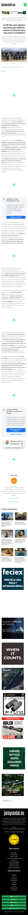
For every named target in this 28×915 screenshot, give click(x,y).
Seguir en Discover (15, 434)
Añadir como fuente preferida (16, 430)
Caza (14, 876)
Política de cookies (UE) (14, 867)
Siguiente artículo (14, 501)
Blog (9, 17)
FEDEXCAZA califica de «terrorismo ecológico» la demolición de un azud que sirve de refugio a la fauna (6, 559)
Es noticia (13, 17)
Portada (5, 17)
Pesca (14, 882)
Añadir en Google (16, 217)
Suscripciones (14, 854)
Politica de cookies (14, 863)
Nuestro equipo (14, 856)
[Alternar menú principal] (25, 4)
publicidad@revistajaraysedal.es (17, 828)
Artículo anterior (14, 498)
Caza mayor (14, 878)
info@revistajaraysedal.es (17, 831)
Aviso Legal (14, 860)
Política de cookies (14, 865)
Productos (14, 884)
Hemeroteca (14, 889)
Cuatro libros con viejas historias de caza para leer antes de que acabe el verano (20, 523)
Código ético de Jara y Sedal (14, 858)
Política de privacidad (14, 862)
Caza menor (14, 880)
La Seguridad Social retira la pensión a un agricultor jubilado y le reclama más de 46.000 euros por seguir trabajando (6, 524)
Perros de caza (14, 887)
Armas (14, 886)
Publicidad (14, 852)
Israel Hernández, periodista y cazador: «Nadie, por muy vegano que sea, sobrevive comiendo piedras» (20, 541)
